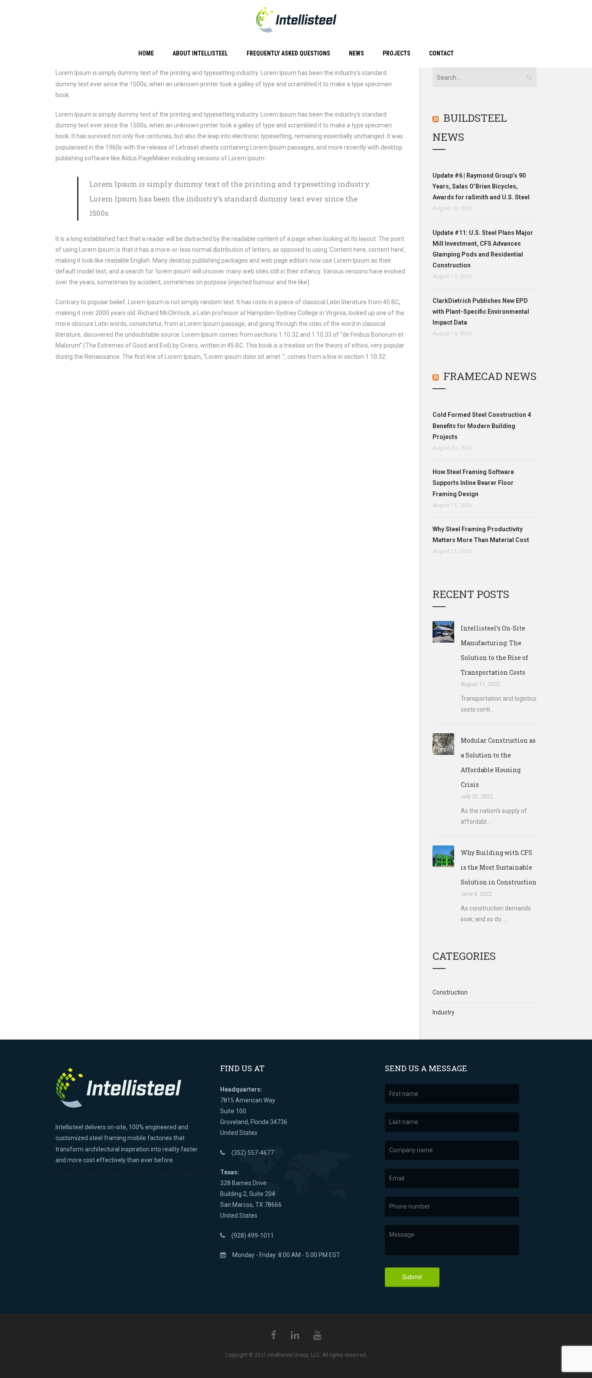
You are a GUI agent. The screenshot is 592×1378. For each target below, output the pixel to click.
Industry (444, 1012)
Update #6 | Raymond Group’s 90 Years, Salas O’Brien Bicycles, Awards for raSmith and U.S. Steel (481, 186)
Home (146, 53)
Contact (441, 53)
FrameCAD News (490, 376)
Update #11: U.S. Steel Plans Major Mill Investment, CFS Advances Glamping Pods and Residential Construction (483, 249)
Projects (396, 53)
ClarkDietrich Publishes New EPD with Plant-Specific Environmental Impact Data (481, 311)
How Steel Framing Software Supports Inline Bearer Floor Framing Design (473, 482)
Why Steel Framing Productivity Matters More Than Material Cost (481, 534)
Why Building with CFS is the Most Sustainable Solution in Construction (499, 867)
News (356, 53)
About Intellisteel (200, 53)
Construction (450, 992)
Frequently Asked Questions (288, 53)
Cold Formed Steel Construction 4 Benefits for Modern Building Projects (482, 425)
